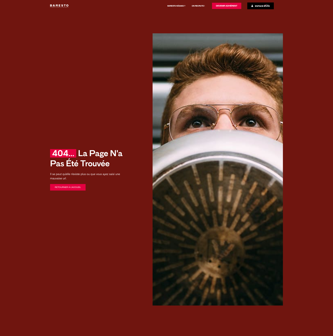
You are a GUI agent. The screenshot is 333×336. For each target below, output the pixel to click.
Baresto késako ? (176, 6)
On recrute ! (198, 6)
